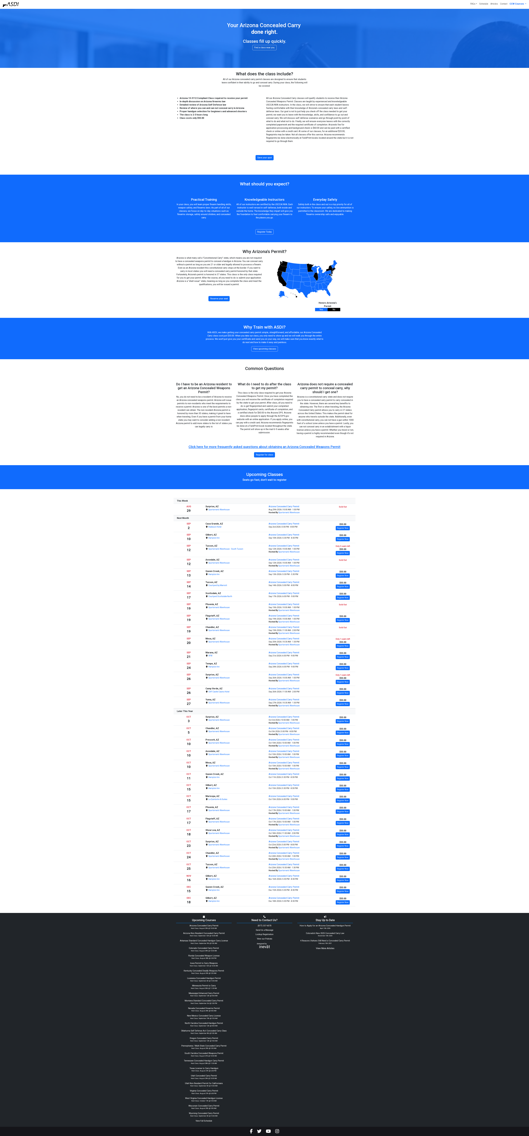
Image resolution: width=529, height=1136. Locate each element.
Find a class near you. (264, 47)
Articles (494, 3)
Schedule (483, 3)
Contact (503, 3)
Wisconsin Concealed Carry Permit (203, 1106)
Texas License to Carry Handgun (204, 1068)
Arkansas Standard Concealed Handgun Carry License (204, 941)
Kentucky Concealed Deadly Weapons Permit (204, 971)
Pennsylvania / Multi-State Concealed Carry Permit (203, 1046)
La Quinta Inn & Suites (217, 799)
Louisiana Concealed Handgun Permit (204, 978)
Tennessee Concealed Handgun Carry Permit (204, 1061)
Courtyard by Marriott (217, 585)
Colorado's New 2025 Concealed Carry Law (325, 933)
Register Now (343, 528)
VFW (210, 656)
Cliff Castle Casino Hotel (218, 692)
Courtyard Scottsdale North (220, 596)
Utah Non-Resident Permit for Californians (204, 1083)
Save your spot (264, 157)
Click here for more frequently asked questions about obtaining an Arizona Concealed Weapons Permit (264, 447)
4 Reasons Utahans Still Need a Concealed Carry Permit (325, 941)
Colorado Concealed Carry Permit (204, 948)
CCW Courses (517, 3)
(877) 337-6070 (264, 926)
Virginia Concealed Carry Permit (204, 1091)
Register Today (264, 232)
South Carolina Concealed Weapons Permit (204, 1053)
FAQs (472, 3)
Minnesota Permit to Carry (204, 986)
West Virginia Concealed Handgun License (204, 1098)
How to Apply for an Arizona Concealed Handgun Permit (325, 926)
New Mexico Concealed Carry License (204, 1016)
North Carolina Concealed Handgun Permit (204, 1023)
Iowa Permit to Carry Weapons (204, 963)
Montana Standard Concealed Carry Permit (204, 1001)
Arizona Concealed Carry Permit (284, 506)
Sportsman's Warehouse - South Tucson (225, 549)
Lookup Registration (264, 934)
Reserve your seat (219, 298)
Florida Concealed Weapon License (204, 956)
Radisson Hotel (214, 527)
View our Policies (264, 939)
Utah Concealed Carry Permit (204, 1076)
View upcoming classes (264, 348)
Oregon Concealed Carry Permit (204, 1038)
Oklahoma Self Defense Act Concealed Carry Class (204, 1031)
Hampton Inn (214, 538)
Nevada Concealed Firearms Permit (204, 1008)
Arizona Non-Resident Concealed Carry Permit (204, 933)
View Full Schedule (204, 1121)
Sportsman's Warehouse (219, 509)
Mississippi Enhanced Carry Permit (204, 993)
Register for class (264, 454)
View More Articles (325, 948)
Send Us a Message (264, 930)
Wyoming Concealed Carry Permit (204, 1113)
